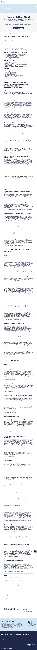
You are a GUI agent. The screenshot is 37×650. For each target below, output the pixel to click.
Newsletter (4, 33)
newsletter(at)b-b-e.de (20, 580)
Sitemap (11, 634)
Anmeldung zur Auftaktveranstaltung (10, 379)
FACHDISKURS (6, 68)
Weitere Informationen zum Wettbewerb (11, 471)
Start (1, 33)
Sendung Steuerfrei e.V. (8, 356)
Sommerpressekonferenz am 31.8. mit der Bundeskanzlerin (14, 272)
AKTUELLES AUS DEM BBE (9, 60)
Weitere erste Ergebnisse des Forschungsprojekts (12, 245)
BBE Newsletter (9, 33)
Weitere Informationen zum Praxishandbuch (11, 556)
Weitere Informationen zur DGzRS (10, 456)
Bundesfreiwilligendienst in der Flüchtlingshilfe (12, 57)
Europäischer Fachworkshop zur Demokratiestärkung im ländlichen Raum (16, 64)
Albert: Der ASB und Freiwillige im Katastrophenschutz (13, 41)
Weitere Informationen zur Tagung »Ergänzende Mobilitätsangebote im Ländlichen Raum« (18, 209)
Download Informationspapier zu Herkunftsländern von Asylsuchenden (15, 520)
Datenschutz (6, 634)
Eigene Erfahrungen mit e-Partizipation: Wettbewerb (13, 70)
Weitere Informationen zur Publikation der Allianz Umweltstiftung (15, 571)
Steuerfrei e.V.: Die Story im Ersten (10, 58)
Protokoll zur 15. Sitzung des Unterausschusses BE (12, 319)
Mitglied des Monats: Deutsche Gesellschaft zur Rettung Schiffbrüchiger (15, 66)
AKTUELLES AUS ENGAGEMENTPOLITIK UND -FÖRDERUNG (15, 52)
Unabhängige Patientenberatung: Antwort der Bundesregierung (14, 55)
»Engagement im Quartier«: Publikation (11, 74)
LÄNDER (5, 47)
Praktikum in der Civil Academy (9, 63)
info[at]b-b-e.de (3, 641)
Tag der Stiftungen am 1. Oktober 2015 (10, 72)
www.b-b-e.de (2, 642)
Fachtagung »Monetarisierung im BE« (10, 65)
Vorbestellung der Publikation (9, 183)
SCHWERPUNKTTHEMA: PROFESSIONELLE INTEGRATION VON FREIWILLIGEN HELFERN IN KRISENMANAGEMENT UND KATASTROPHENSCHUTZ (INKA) (16, 38)
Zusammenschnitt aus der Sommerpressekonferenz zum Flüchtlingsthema (16, 271)
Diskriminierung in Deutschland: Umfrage (11, 71)
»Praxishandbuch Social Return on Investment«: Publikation (14, 75)
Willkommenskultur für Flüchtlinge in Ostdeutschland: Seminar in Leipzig (16, 49)
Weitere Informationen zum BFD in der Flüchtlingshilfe (13, 336)
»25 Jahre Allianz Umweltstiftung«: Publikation (12, 76)
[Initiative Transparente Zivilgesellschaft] (31, 644)
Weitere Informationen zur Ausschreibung (11, 391)
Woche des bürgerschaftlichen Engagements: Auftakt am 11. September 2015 (16, 62)
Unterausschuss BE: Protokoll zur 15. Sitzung (11, 56)
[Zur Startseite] (3, 2)
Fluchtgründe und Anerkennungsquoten (11, 73)
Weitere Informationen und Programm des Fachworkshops (14, 410)
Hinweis (6, 77)
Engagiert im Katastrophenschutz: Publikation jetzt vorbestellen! (14, 45)
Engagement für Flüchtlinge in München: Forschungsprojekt (14, 50)
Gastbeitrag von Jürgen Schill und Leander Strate (12, 152)
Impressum (16, 589)
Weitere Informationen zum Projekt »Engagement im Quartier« (14, 540)
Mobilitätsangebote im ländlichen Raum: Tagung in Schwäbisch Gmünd (15, 48)
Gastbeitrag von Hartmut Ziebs (9, 170)
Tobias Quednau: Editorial (9, 40)
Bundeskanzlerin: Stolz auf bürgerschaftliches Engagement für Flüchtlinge (16, 54)
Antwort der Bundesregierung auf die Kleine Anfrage (13, 299)
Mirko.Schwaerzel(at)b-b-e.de (11, 412)
